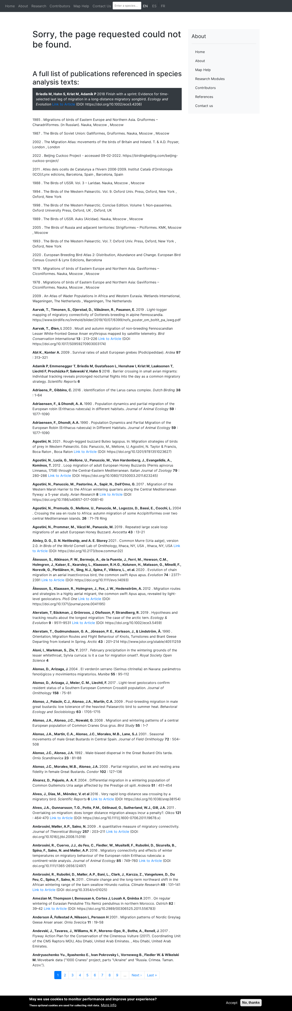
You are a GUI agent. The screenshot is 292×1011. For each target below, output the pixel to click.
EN (145, 6)
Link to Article (63, 104)
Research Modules (210, 79)
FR (163, 6)
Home (10, 6)
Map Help (81, 6)
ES (154, 6)
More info (109, 1005)
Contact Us (102, 6)
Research (38, 6)
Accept (231, 1003)
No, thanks (251, 1002)
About (23, 6)
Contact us (204, 106)
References (204, 97)
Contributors (60, 6)
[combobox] (127, 5)
